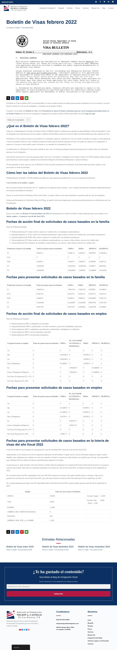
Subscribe (58, 594)
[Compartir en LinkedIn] (17, 98)
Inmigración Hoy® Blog (95, 638)
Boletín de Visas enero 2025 (20, 546)
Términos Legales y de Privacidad (98, 641)
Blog (103, 8)
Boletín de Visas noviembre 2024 (94, 546)
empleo (14, 216)
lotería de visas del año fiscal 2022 (33, 216)
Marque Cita (95, 8)
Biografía (61, 8)
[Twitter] (104, 2)
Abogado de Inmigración (47, 8)
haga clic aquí (90, 113)
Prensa (77, 8)
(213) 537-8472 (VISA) (62, 619)
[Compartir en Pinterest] (22, 98)
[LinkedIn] (108, 2)
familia (8, 216)
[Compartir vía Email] (26, 98)
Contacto (111, 8)
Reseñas (70, 8)
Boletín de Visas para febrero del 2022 (36, 213)
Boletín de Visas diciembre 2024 (57, 546)
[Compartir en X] (8, 98)
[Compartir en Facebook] (13, 98)
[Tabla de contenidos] (27, 119)
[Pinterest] (112, 2)
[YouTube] (96, 2)
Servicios (86, 8)
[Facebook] (100, 2)
